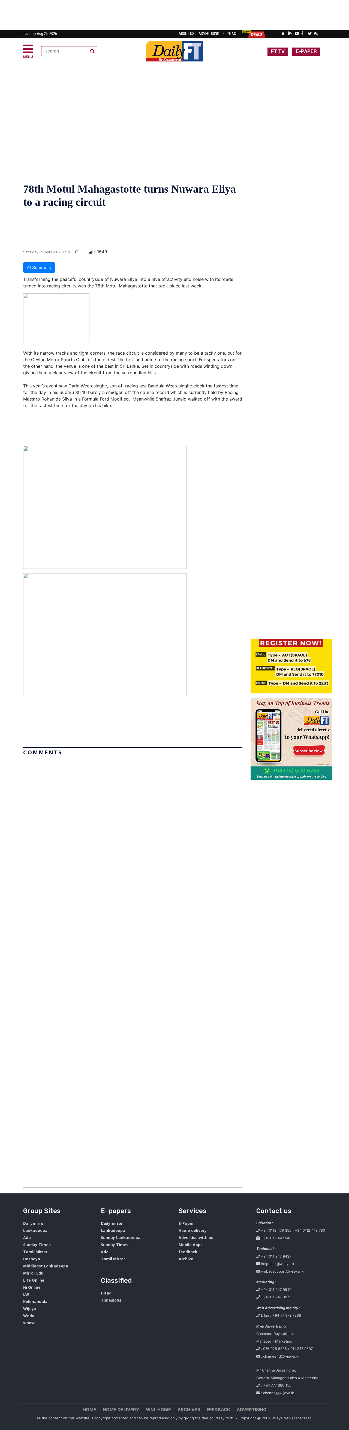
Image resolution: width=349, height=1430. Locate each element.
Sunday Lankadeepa (120, 1237)
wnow (29, 1322)
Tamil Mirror (35, 1251)
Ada (27, 1237)
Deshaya (31, 1258)
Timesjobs (111, 1300)
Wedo (28, 1315)
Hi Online (32, 1287)
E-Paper (186, 1223)
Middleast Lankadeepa (45, 1266)
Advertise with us (196, 1237)
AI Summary (39, 267)
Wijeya (29, 1308)
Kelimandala (35, 1301)
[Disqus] (132, 969)
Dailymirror (34, 1223)
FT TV (278, 51)
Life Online (33, 1280)
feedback (188, 1251)
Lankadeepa (35, 1230)
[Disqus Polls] (132, 826)
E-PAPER (306, 51)
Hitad (106, 1293)
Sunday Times (37, 1244)
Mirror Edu (33, 1273)
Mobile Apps (191, 1244)
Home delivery (193, 1230)
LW (26, 1294)
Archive (186, 1258)
